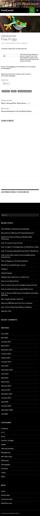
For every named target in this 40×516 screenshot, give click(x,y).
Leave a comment (21, 43)
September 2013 (7, 370)
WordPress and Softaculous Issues (13, 265)
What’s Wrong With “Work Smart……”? (15, 102)
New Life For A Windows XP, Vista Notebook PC (17, 233)
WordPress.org (6, 503)
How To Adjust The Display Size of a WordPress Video (20, 247)
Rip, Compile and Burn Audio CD (12, 299)
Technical (4, 468)
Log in (3, 491)
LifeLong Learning (7, 448)
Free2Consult (7, 10)
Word (3, 476)
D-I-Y (3, 432)
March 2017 (5, 346)
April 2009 (4, 402)
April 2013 (4, 378)
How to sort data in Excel (9, 281)
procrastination (25, 91)
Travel (3, 472)
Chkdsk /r (4, 269)
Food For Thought (8, 36)
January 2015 (5, 358)
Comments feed (6, 499)
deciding (6, 91)
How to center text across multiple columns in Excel (19, 285)
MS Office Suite (6, 456)
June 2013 (4, 374)
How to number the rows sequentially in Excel (17, 289)
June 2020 (4, 334)
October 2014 (6, 362)
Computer (4, 428)
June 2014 (4, 366)
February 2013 (6, 386)
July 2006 (4, 414)
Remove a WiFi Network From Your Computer (16, 303)
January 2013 (5, 390)
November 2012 (6, 394)
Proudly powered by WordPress (10, 513)
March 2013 (5, 382)
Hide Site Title (6, 311)
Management (5, 452)
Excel (3, 436)
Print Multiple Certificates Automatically (15, 229)
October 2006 (6, 406)
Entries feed (5, 495)
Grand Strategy (6, 273)
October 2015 (6, 354)
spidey (12, 43)
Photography (5, 464)
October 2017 (6, 342)
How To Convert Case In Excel (11, 243)
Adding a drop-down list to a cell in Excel (15, 277)
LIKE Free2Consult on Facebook (15, 192)
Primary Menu (37, 10)
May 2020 (4, 338)
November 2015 (6, 350)
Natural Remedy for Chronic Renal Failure (16, 110)
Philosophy (5, 460)
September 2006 (7, 410)
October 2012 (6, 398)
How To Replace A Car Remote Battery (14, 261)
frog (14, 91)
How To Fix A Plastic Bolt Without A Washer (16, 307)
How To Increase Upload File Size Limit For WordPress (19, 251)
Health (3, 444)
